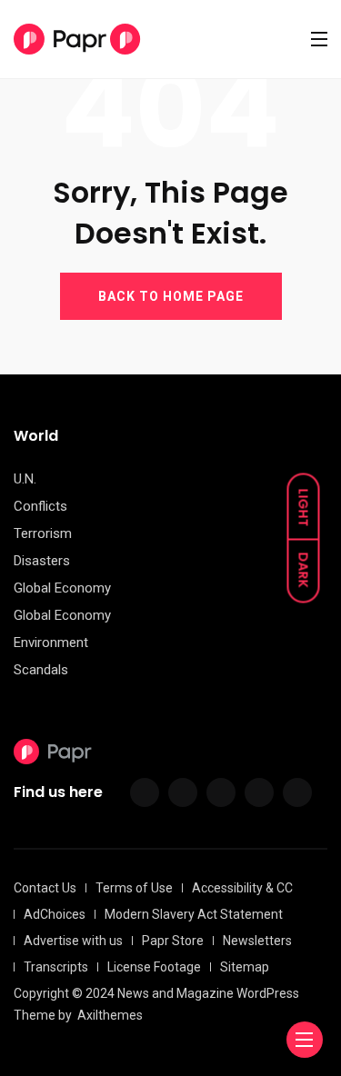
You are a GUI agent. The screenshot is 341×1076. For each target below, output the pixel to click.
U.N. (25, 479)
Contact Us (45, 888)
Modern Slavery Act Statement (194, 914)
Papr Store (173, 940)
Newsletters (257, 940)
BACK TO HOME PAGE (171, 296)
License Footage (154, 967)
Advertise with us (73, 940)
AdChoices (54, 914)
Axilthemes (110, 1015)
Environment (51, 642)
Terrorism (43, 533)
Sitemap (244, 967)
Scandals (41, 670)
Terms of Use (134, 888)
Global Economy (62, 588)
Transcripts (56, 967)
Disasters (42, 561)
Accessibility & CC (242, 888)
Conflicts (40, 506)
